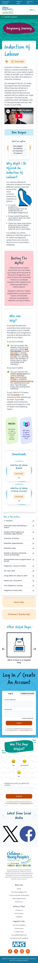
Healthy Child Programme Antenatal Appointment (14, 533)
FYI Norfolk (15, 395)
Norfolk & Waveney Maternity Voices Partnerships (15, 554)
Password (8, 709)
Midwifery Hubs (10, 548)
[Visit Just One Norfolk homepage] (7, 10)
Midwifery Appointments (13, 543)
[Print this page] (7, 61)
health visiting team (19, 373)
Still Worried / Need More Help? (19, 614)
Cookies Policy (19, 932)
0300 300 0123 (30, 2)
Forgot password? (27, 718)
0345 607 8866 (17, 376)
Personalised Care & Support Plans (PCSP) (17, 560)
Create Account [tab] (27, 693)
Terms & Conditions (19, 925)
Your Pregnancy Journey (13, 586)
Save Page (19, 61)
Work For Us (19, 902)
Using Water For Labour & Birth (15, 576)
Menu (32, 10)
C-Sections (8, 521)
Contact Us (19, 910)
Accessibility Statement (19, 935)
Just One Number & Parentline (19, 895)
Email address (10, 700)
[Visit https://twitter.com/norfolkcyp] (10, 834)
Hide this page (19, 2)
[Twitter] (16, 951)
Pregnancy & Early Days (13, 590)
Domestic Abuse (19, 602)
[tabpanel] (19, 204)
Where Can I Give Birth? (13, 581)
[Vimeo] (28, 951)
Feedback (19, 917)
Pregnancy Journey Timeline (15, 566)
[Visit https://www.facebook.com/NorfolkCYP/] (27, 834)
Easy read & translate (6, 2)
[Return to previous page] (3, 17)
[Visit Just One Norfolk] (19, 944)
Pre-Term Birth (9, 571)
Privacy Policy (13, 730)
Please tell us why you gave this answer (17, 784)
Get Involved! (19, 913)
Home (19, 889)
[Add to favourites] (19, 478)
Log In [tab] (10, 693)
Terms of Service (24, 730)
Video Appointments (19, 898)
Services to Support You (19, 892)
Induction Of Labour (11, 538)
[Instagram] (22, 951)
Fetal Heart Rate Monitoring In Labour (15, 526)
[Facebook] (10, 951)
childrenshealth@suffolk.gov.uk (23, 381)
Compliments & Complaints (19, 938)
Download (19, 473)
